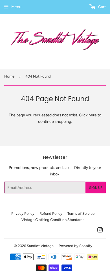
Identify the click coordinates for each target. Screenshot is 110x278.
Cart (101, 6)
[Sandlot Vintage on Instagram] (100, 231)
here (93, 115)
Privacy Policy (22, 213)
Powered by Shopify (75, 246)
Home (9, 76)
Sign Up (95, 187)
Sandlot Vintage (40, 246)
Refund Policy (50, 213)
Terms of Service (80, 213)
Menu (16, 6)
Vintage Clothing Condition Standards (52, 220)
